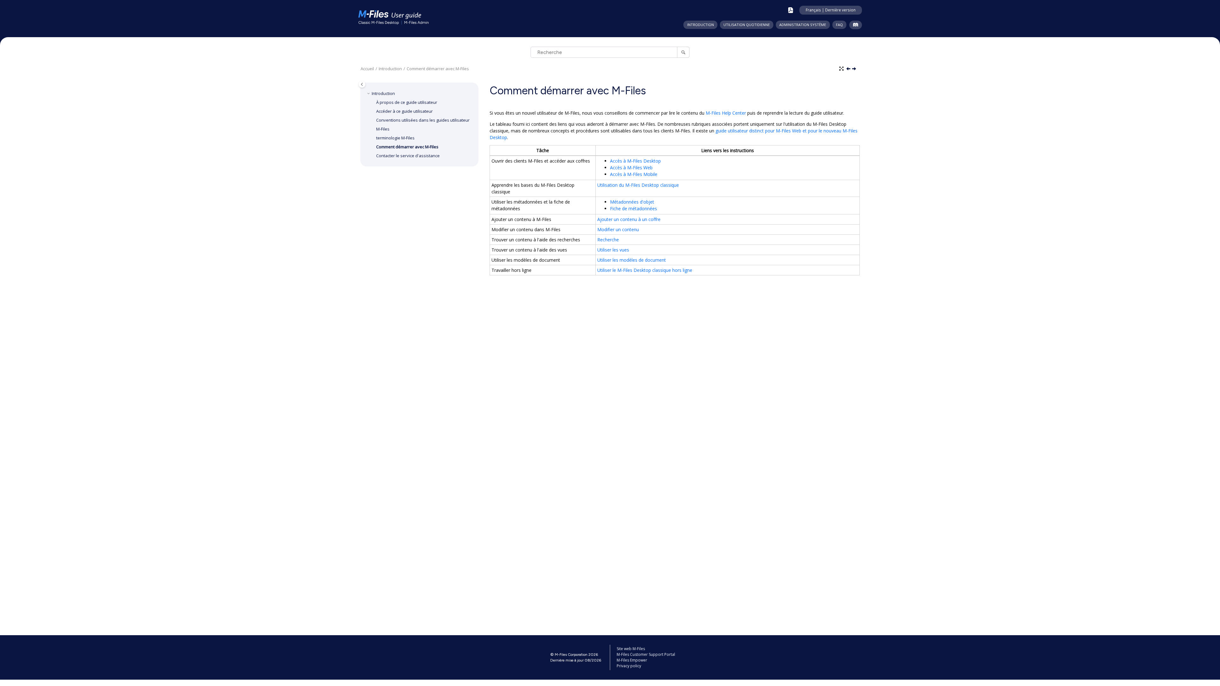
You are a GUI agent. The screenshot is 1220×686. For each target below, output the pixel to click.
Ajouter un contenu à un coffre (629, 219)
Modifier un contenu (618, 229)
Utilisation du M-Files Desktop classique (638, 185)
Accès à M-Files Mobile (633, 174)
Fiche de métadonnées (633, 208)
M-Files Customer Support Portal (646, 654)
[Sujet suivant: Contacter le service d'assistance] (854, 69)
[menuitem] (700, 25)
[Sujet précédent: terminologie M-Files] (849, 69)
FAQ (839, 24)
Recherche (608, 240)
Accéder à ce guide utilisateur (404, 111)
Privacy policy (629, 666)
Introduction (700, 24)
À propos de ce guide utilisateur (406, 102)
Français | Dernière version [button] (831, 9)
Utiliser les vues (613, 250)
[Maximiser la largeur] (842, 68)
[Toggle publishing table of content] (362, 84)
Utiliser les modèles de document (631, 260)
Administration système (802, 24)
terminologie (395, 138)
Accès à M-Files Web (631, 168)
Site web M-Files (631, 648)
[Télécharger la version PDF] (790, 10)
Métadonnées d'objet (632, 202)
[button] (369, 93)
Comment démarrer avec (438, 68)
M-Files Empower (632, 660)
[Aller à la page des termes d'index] (854, 26)
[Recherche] (683, 52)
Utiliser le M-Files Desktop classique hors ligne (644, 270)
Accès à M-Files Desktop (635, 161)
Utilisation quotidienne (746, 24)
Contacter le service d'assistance (408, 155)
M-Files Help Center (726, 113)
